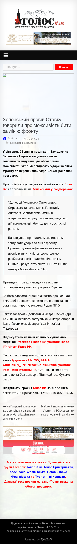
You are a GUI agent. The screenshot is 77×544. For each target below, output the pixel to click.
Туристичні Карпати (50, 476)
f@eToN (46, 539)
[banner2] (38, 447)
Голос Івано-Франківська (27, 472)
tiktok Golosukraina (42, 365)
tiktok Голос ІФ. (20, 346)
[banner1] (38, 38)
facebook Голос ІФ (32, 342)
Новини (21, 142)
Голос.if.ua (34, 467)
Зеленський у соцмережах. (52, 189)
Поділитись (13, 138)
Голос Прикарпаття (58, 467)
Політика (31, 142)
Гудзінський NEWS (25, 360)
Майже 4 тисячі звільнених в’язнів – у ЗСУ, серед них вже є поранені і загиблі (57, 410)
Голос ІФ (39, 388)
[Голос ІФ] (39, 18)
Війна (13, 142)
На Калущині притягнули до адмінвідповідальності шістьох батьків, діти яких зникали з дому (19, 412)
